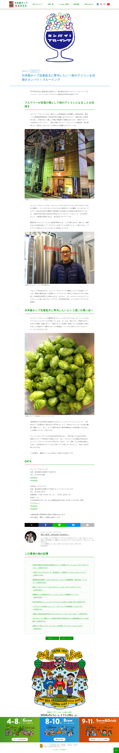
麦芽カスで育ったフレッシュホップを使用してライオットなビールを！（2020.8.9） (58, 627)
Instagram (34, 480)
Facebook (33, 478)
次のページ (65, 638)
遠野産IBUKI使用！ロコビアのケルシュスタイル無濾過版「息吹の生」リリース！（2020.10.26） (60, 581)
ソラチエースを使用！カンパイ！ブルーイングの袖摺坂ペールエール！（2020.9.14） (58, 608)
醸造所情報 (59, 739)
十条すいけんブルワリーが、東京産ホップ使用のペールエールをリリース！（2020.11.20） (59, 574)
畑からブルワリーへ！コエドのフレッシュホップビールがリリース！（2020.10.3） (57, 588)
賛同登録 (76, 4)
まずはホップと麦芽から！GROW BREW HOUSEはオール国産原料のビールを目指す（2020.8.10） (61, 620)
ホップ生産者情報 (20, 739)
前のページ (53, 638)
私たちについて (38, 4)
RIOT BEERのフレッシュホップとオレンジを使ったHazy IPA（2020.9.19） (59, 602)
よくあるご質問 (64, 4)
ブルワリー (34, 71)
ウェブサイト (35, 503)
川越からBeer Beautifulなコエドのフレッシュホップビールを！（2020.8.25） (60, 614)
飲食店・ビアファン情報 (99, 739)
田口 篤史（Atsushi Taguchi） (55, 534)
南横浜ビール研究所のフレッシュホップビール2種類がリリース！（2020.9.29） (56, 596)
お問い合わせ (88, 4)
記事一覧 (51, 4)
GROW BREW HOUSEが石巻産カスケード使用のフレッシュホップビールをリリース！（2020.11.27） (61, 566)
